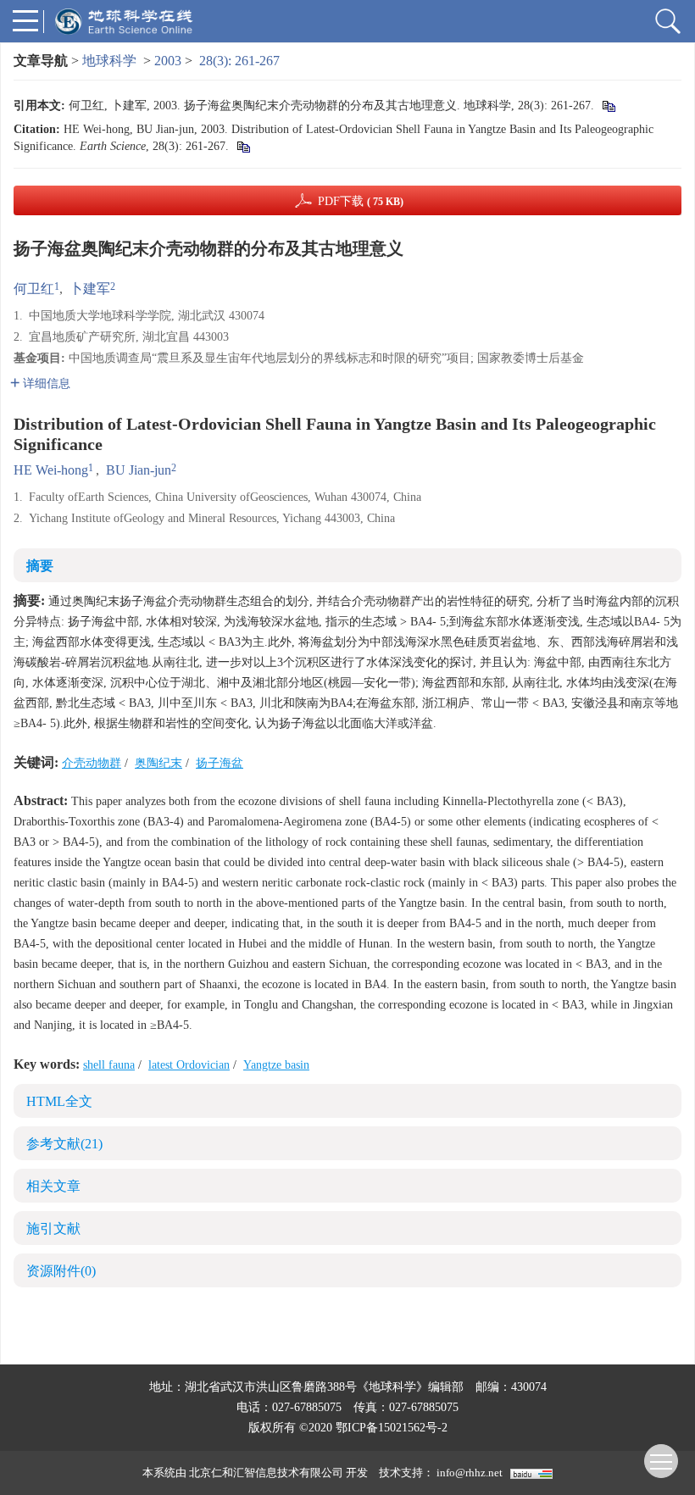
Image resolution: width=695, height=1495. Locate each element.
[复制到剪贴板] (608, 105)
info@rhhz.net (469, 1472)
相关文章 (53, 1186)
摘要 (39, 566)
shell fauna (109, 1065)
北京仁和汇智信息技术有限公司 (266, 1472)
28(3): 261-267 (239, 60)
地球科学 (109, 60)
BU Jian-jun (138, 470)
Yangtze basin (276, 1065)
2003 (167, 60)
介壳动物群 (91, 763)
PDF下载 (360, 201)
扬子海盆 (219, 763)
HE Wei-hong (51, 470)
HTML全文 (59, 1101)
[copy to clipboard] (242, 146)
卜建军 (90, 288)
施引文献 (53, 1228)
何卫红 (34, 288)
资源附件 (61, 1271)
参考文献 (64, 1144)
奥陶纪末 (158, 763)
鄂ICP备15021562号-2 (392, 1427)
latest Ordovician (189, 1065)
